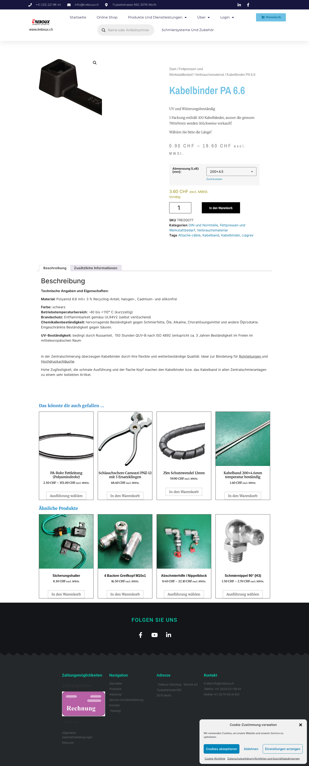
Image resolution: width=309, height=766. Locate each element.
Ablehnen (251, 749)
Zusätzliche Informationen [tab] (95, 268)
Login (225, 17)
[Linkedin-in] (169, 635)
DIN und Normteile (203, 225)
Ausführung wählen (66, 496)
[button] (300, 725)
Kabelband (210, 235)
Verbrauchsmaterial (209, 74)
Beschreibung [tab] (54, 268)
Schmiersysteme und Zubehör (188, 30)
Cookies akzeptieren (221, 749)
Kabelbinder (230, 235)
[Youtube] (154, 635)
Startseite (78, 17)
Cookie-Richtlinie (215, 758)
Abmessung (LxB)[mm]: (185, 170)
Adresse (163, 675)
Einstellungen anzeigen (282, 749)
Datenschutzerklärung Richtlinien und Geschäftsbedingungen (263, 758)
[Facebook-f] (140, 635)
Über (201, 17)
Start (172, 69)
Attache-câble (189, 235)
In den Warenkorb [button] (125, 496)
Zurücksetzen (214, 179)
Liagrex (248, 235)
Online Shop (107, 17)
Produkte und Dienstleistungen (155, 17)
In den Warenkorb (220, 208)
